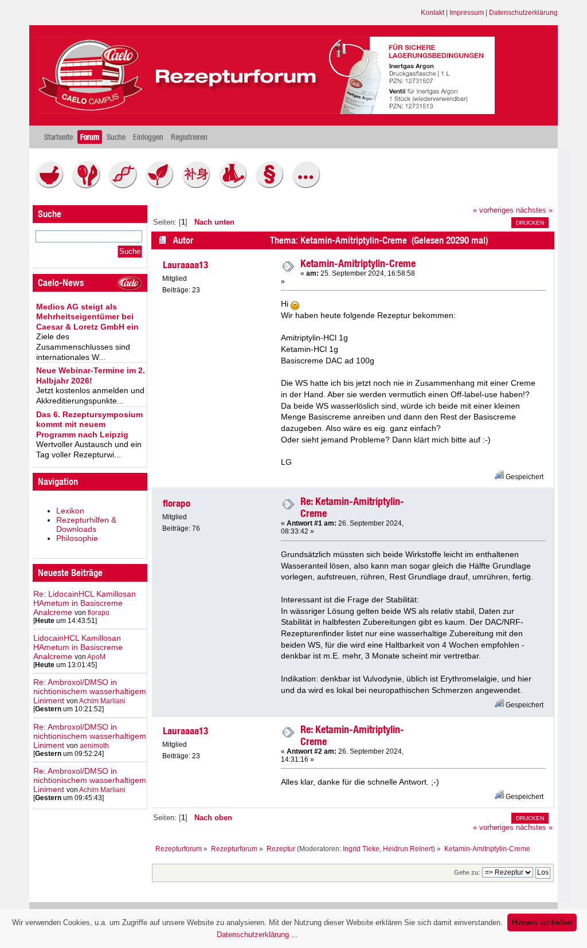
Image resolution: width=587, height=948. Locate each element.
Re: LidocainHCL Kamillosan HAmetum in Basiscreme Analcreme (84, 603)
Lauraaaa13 (185, 265)
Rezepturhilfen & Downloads (86, 524)
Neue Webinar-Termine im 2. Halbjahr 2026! (90, 375)
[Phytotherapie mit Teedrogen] (162, 185)
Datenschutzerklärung (523, 13)
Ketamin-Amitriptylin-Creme (358, 263)
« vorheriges (493, 210)
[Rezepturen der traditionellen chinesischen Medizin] (199, 185)
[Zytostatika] (125, 185)
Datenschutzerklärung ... (257, 934)
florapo (98, 613)
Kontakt (432, 13)
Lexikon (70, 510)
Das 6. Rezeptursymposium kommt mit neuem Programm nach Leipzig (89, 424)
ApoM (96, 657)
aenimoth (94, 746)
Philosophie (77, 538)
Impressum (466, 13)
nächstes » (534, 210)
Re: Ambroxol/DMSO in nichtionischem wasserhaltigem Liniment (89, 691)
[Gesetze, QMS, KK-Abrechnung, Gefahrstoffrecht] (272, 185)
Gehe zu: (467, 872)
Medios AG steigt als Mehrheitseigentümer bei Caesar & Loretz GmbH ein (87, 316)
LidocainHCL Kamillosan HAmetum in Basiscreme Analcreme (78, 647)
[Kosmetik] (89, 185)
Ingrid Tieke (361, 849)
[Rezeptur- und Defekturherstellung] (52, 185)
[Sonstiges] (309, 185)
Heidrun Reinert (408, 849)
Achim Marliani (102, 701)
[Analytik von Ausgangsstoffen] (235, 185)
